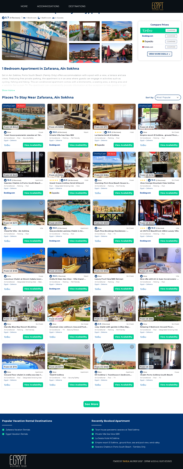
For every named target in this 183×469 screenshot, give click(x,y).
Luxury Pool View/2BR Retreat (109, 279)
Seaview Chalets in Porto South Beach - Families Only (120, 447)
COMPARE (171, 30)
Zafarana (13, 140)
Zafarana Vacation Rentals (18, 430)
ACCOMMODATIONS (48, 6)
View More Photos (14, 56)
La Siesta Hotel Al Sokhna (107, 135)
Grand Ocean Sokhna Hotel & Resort (66, 183)
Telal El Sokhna (56, 375)
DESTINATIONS (77, 6)
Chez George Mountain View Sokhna (157, 183)
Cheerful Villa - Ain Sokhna (16, 231)
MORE (24, 6)
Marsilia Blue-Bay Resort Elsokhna (20, 327)
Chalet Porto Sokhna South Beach (156, 375)
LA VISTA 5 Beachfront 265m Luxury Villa (159, 231)
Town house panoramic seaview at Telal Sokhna (117, 430)
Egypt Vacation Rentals (17, 434)
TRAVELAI (125, 461)
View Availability (33, 145)
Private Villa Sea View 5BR (61, 135)
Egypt (6, 140)
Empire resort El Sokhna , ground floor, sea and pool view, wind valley (127, 442)
